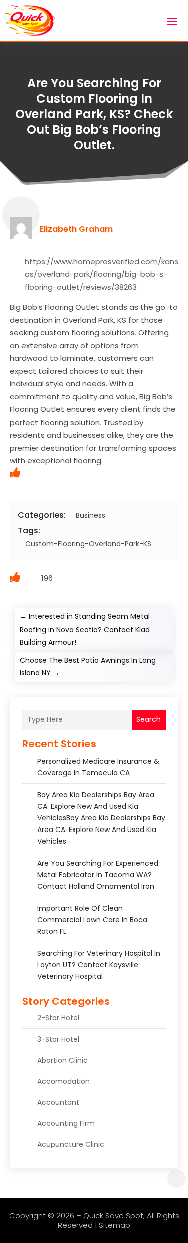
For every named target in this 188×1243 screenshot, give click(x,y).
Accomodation (63, 1081)
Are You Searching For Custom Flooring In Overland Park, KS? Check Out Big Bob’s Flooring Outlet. (94, 114)
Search (148, 719)
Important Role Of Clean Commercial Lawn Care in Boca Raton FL (92, 919)
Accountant (58, 1102)
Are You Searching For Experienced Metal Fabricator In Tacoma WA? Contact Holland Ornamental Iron (97, 874)
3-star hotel (58, 1039)
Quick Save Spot (113, 1215)
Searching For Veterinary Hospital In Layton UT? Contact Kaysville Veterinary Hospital (98, 964)
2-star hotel (58, 1018)
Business (90, 515)
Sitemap (114, 1225)
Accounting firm (66, 1123)
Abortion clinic (62, 1060)
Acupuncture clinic (70, 1144)
